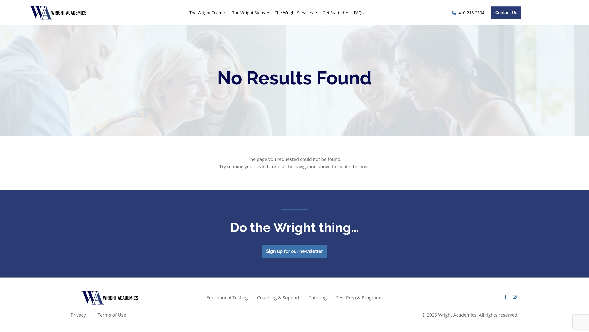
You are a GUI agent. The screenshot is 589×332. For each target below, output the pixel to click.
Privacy (79, 315)
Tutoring (318, 298)
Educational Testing (227, 298)
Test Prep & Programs (359, 298)
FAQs (359, 13)
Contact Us (506, 12)
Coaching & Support (278, 298)
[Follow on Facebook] (505, 297)
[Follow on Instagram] (514, 297)
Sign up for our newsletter (294, 251)
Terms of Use (112, 315)
